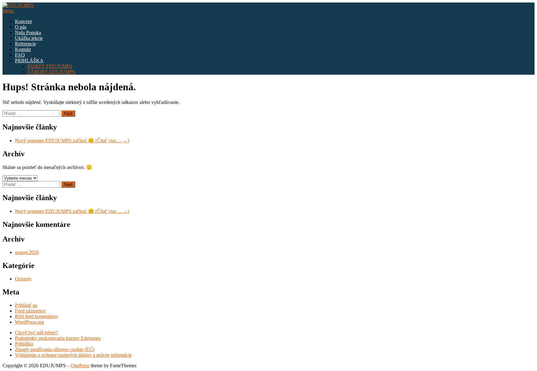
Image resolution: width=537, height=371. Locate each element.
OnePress (80, 365)
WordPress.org (29, 322)
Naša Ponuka (28, 32)
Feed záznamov (30, 310)
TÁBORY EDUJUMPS (51, 71)
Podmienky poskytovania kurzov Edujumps (58, 338)
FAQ (20, 55)
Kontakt (23, 49)
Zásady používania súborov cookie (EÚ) (54, 349)
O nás (20, 27)
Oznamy (23, 278)
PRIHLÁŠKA (29, 60)
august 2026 (27, 252)
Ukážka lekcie (29, 38)
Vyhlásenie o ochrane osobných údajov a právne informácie (73, 355)
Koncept (23, 21)
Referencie (25, 43)
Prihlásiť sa (26, 305)
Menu (8, 10)
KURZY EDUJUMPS (49, 66)
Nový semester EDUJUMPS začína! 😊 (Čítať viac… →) (72, 140)
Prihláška (24, 343)
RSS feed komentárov (36, 316)
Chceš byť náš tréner (35, 332)
